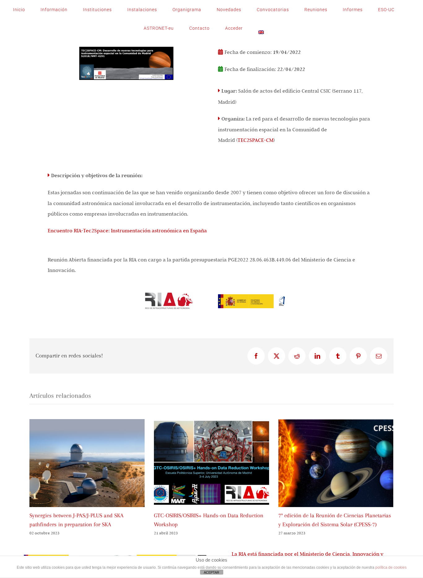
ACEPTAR (211, 572)
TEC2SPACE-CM (255, 140)
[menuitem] (261, 28)
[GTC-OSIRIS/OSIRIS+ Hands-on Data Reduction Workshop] (211, 422)
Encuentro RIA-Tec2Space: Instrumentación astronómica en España (127, 230)
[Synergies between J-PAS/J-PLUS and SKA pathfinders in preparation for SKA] (87, 422)
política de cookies (391, 567)
